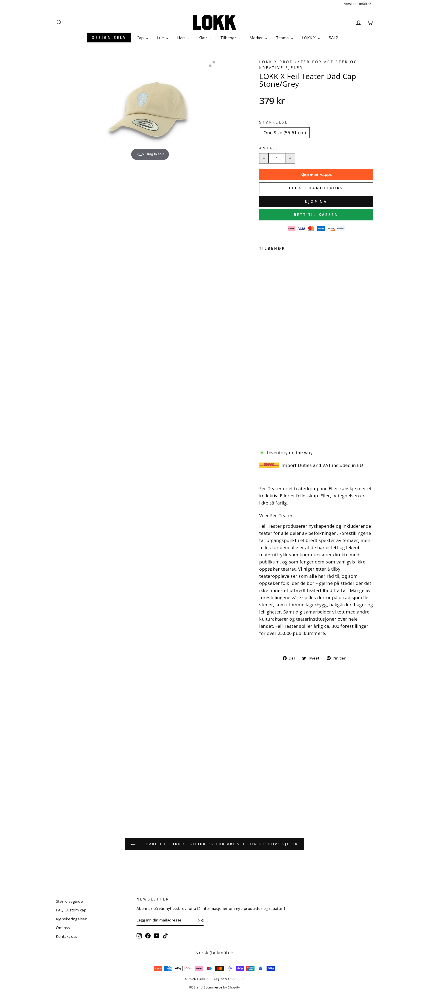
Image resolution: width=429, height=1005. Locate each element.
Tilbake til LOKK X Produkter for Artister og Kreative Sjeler (217, 844)
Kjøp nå (316, 201)
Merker (257, 37)
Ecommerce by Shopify (222, 987)
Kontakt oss (66, 936)
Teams (283, 37)
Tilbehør (229, 37)
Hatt (181, 37)
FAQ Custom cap (71, 910)
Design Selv (109, 37)
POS (192, 987)
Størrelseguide (69, 901)
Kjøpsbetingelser (71, 918)
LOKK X (309, 37)
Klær (203, 37)
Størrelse (273, 122)
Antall (268, 148)
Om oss (63, 927)
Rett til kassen (316, 214)
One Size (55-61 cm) (284, 133)
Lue (161, 37)
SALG (334, 37)
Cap (141, 37)
